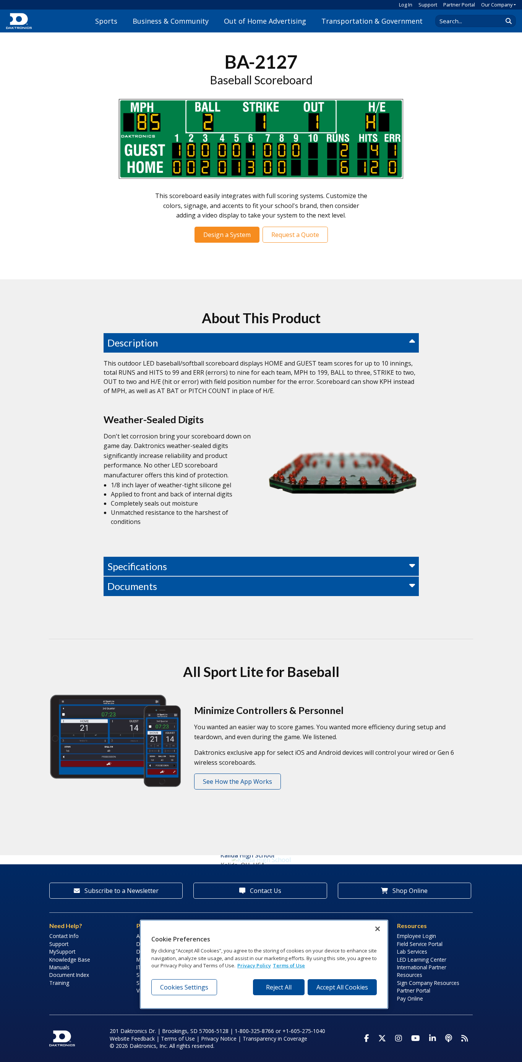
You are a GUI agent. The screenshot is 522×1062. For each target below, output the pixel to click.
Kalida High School (247, 855)
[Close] (377, 928)
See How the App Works (237, 781)
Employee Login (416, 936)
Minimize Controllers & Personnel (269, 710)
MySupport (62, 951)
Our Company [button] (496, 4)
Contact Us (264, 890)
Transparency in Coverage (275, 1038)
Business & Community (171, 21)
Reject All (279, 987)
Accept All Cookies (342, 987)
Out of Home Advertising (265, 21)
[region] (264, 964)
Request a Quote (295, 234)
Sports (106, 21)
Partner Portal (459, 4)
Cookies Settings (184, 987)
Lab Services (412, 951)
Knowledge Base (69, 959)
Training (59, 982)
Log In (405, 4)
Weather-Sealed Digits (154, 419)
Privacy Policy (254, 965)
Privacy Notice (219, 1038)
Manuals (59, 967)
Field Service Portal (420, 944)
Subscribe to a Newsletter (121, 890)
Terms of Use (178, 1038)
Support (427, 4)
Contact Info (64, 936)
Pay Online (410, 998)
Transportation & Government (372, 21)
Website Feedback (132, 1038)
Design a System (227, 234)
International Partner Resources (421, 971)
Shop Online (409, 890)
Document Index (69, 974)
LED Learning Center (421, 959)
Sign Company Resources (428, 982)
